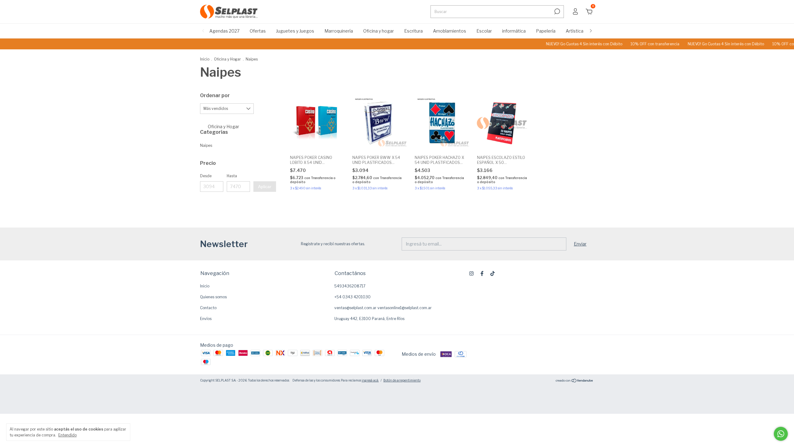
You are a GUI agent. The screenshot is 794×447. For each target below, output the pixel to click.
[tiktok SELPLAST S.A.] (492, 273)
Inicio (204, 59)
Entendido (67, 435)
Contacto (208, 307)
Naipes (206, 145)
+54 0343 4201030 (352, 297)
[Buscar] (556, 11)
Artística (574, 31)
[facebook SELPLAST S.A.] (482, 273)
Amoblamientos (449, 31)
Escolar (484, 31)
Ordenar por (215, 95)
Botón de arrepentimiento (402, 380)
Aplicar (264, 186)
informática (514, 31)
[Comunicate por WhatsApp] (781, 434)
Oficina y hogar (378, 31)
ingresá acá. (370, 380)
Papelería (545, 31)
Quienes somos (213, 297)
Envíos (206, 318)
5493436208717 (349, 286)
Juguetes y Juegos (295, 31)
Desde (206, 176)
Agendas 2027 (224, 31)
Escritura (413, 31)
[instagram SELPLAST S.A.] (471, 273)
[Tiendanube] (574, 381)
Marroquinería (338, 31)
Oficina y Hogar (227, 59)
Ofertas (258, 31)
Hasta (232, 176)
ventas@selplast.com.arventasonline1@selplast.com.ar (383, 307)
